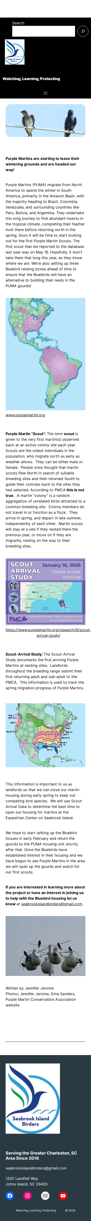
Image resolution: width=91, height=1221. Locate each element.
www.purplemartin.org (25, 415)
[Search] (82, 31)
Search (18, 23)
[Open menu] (45, 93)
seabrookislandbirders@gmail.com (51, 904)
